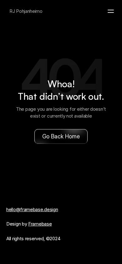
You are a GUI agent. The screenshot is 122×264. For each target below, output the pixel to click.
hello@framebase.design (32, 209)
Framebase (40, 224)
